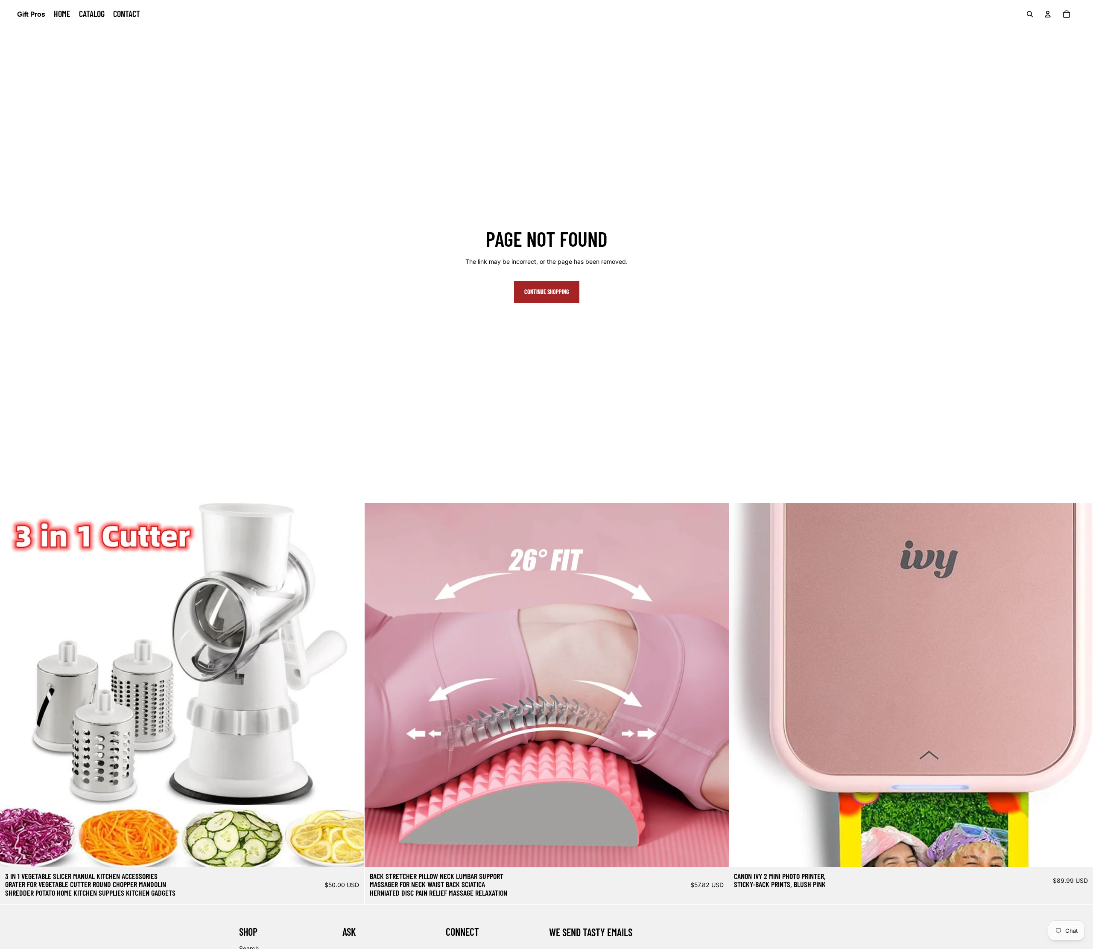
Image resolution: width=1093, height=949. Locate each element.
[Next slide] (351, 684)
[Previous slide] (13, 684)
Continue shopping (546, 291)
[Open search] (1029, 14)
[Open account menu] (1047, 14)
